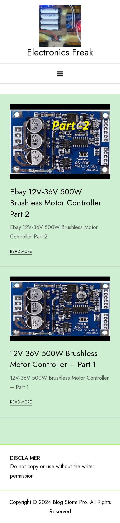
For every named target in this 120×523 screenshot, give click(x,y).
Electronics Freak (60, 52)
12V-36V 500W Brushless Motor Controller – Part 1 (54, 358)
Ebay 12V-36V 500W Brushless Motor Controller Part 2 (55, 203)
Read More (21, 251)
